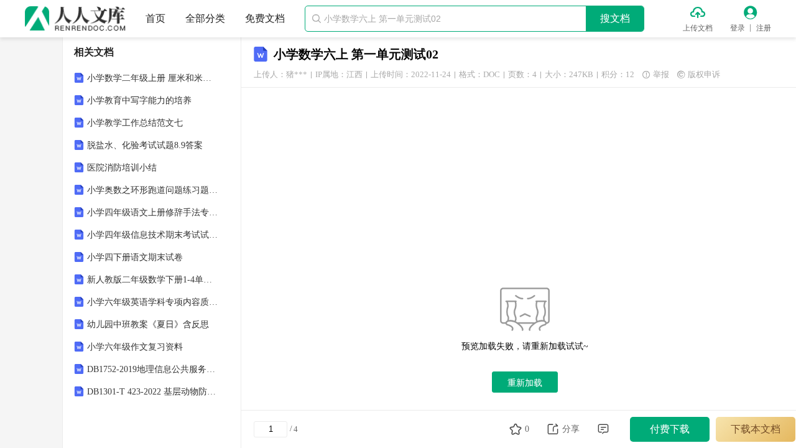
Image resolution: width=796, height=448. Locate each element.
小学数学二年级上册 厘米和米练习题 (153, 78)
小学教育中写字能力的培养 (139, 100)
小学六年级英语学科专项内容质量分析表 (153, 302)
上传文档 (698, 28)
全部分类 (205, 18)
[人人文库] (75, 18)
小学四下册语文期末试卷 (135, 257)
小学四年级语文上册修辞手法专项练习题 (153, 212)
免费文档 (265, 18)
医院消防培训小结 (122, 167)
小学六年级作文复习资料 (135, 347)
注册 (763, 28)
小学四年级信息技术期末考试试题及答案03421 (153, 235)
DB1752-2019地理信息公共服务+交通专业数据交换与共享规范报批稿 (153, 369)
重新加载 (524, 383)
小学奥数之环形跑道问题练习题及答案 (153, 190)
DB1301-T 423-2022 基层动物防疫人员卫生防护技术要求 (153, 391)
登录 (737, 28)
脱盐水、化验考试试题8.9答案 (145, 145)
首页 (155, 18)
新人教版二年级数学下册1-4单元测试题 (153, 279)
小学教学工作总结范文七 (135, 123)
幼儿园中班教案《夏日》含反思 (148, 324)
